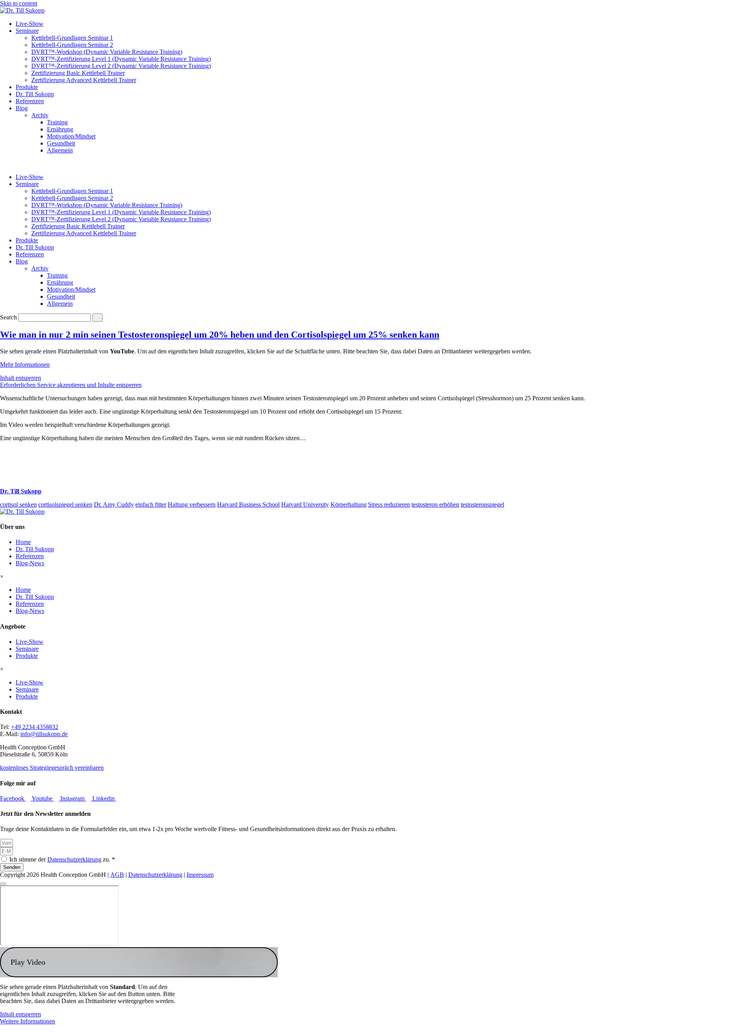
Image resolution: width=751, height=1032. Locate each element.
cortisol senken (18, 504)
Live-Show (29, 23)
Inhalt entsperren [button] (20, 377)
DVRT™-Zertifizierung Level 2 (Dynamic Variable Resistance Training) (121, 66)
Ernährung (60, 129)
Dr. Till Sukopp (35, 94)
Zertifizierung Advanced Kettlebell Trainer (83, 80)
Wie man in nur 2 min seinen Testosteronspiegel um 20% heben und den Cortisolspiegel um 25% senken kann (219, 335)
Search (8, 317)
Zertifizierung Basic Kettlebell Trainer (78, 73)
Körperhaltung (349, 504)
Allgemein (60, 150)
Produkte (27, 87)
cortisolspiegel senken (65, 504)
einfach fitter (150, 504)
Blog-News (30, 563)
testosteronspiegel (482, 504)
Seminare (27, 30)
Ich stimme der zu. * (62, 859)
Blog (22, 108)
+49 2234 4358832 (34, 727)
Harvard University (305, 504)
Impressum (200, 874)
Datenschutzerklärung (74, 859)
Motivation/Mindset (71, 136)
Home (23, 542)
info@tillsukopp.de (44, 734)
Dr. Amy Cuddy (114, 504)
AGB (117, 874)
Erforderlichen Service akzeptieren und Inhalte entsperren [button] (71, 385)
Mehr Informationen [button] (25, 364)
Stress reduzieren (389, 504)
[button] (139, 962)
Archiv (40, 115)
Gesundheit (61, 143)
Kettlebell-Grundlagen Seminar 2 (72, 44)
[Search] (97, 318)
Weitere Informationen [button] (27, 1021)
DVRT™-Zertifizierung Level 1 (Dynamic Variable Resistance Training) (121, 59)
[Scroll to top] (3, 884)
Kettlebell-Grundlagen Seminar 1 (72, 37)
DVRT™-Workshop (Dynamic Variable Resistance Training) (106, 51)
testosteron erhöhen (435, 504)
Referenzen (30, 101)
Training (57, 122)
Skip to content (18, 3)
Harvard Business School (248, 504)
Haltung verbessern (192, 504)
